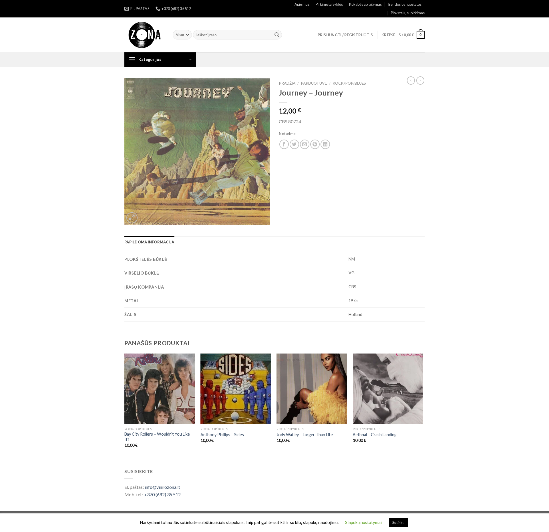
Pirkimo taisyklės (329, 4)
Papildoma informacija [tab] (149, 242)
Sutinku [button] (398, 522)
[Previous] (124, 405)
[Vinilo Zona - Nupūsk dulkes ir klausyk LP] (144, 35)
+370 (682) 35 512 (162, 494)
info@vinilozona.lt (162, 487)
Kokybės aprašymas (365, 4)
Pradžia (287, 83)
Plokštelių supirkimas (408, 13)
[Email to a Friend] (304, 144)
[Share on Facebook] (284, 144)
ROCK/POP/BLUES (349, 83)
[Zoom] (132, 217)
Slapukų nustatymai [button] (363, 522)
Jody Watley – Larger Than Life (305, 434)
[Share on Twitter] (294, 144)
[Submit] (277, 35)
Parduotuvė (314, 83)
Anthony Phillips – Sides (222, 434)
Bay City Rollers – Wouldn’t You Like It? (157, 437)
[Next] (423, 405)
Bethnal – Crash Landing (375, 434)
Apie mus (302, 4)
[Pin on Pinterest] (315, 144)
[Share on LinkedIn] (325, 144)
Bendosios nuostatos (404, 4)
